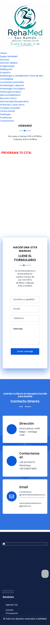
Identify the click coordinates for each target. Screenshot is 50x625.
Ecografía (5, 72)
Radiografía (6, 69)
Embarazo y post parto (12, 104)
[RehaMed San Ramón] (25, 25)
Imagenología (7, 66)
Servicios (4, 59)
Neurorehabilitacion (10, 95)
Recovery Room (8, 98)
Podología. (5, 114)
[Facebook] (8, 591)
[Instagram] (12, 591)
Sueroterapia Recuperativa (14, 101)
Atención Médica (9, 62)
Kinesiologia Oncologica (12, 88)
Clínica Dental (7, 111)
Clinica (3, 53)
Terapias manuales (10, 107)
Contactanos (7, 120)
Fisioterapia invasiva (10, 91)
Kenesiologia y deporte (12, 85)
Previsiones (6, 117)
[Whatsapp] (4, 591)
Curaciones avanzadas (12, 82)
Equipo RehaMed (8, 56)
